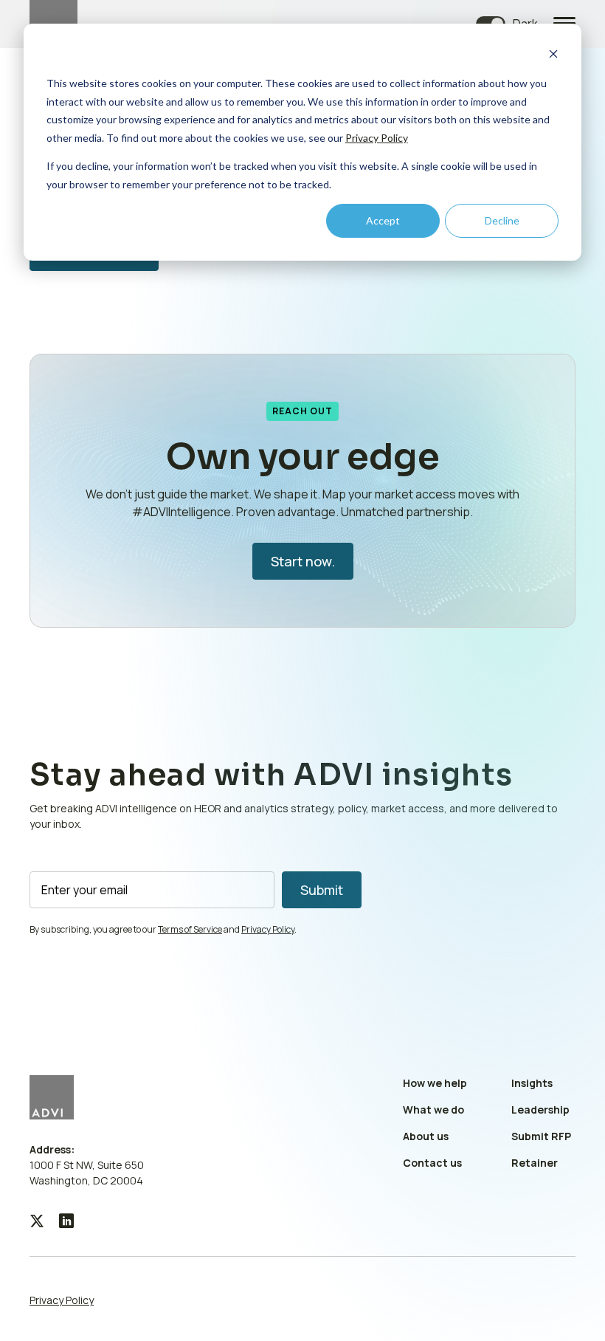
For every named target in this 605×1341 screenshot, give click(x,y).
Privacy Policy (376, 137)
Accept (383, 220)
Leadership (540, 1109)
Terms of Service (190, 929)
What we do (433, 1109)
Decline (502, 220)
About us (426, 1136)
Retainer (534, 1163)
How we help (435, 1083)
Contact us (432, 1163)
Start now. (303, 561)
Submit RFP (541, 1136)
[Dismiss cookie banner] (553, 56)
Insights (532, 1083)
